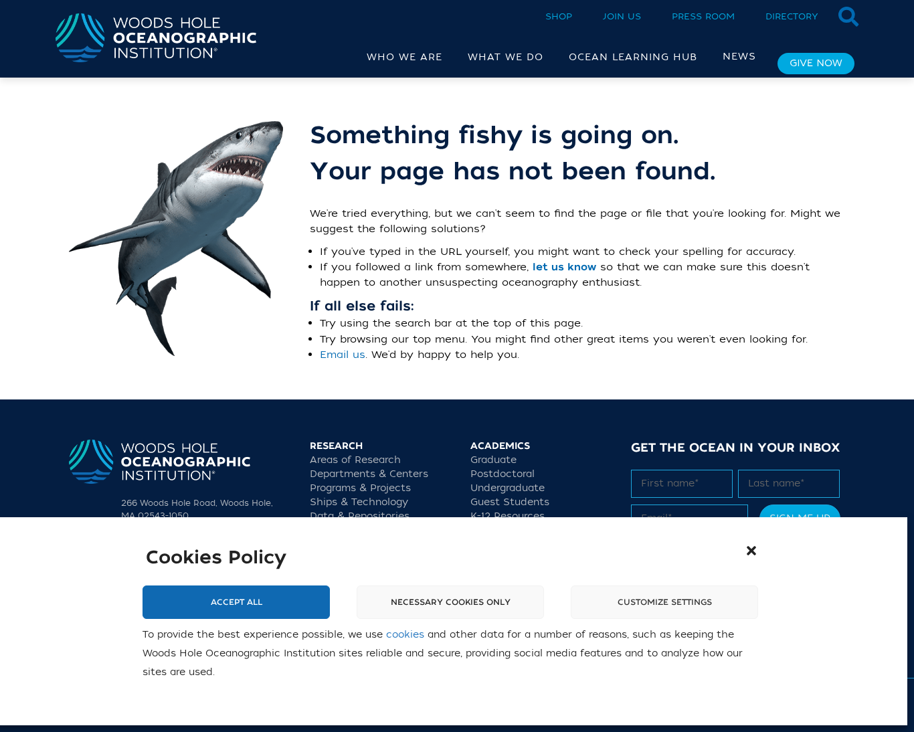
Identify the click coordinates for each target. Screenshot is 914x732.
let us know (564, 267)
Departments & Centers (369, 474)
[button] (751, 550)
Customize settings (665, 602)
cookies (405, 634)
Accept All (236, 602)
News (739, 56)
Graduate (493, 460)
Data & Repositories (359, 516)
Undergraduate (507, 488)
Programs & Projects (360, 488)
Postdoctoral (502, 474)
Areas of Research (355, 460)
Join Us (622, 16)
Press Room (703, 16)
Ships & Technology (359, 502)
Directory (791, 16)
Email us (342, 354)
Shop (558, 16)
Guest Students (509, 502)
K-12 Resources (507, 516)
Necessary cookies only (451, 602)
